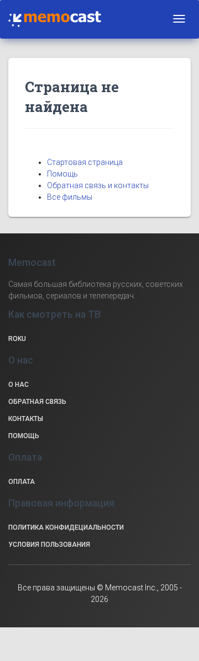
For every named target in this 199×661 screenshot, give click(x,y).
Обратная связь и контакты (98, 185)
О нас (18, 384)
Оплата (21, 482)
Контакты (25, 419)
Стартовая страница (85, 162)
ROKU (17, 339)
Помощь (62, 173)
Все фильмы (69, 197)
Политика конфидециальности (66, 527)
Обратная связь (37, 402)
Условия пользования (49, 544)
